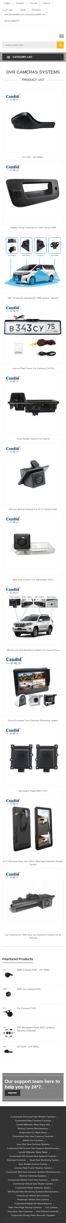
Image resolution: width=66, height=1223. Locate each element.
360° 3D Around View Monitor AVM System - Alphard (33, 298)
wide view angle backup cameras (25, 1207)
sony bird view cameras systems (33, 1144)
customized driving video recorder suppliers (33, 1215)
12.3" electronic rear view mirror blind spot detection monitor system (33, 863)
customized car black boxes (33, 1132)
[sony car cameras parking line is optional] (33, 899)
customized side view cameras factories (33, 1136)
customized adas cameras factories (33, 1120)
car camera (52, 1207)
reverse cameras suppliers (33, 1176)
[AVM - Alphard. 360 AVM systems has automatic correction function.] (33, 262)
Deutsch (47, 3)
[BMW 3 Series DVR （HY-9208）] (8, 974)
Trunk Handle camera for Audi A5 (33, 439)
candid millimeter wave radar (33, 1152)
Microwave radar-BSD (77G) (33, 791)
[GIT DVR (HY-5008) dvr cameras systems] (33, 121)
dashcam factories (16, 1160)
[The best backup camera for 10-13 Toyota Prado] (33, 473)
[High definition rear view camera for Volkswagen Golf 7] (33, 543)
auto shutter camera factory (33, 1164)
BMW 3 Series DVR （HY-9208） (34, 970)
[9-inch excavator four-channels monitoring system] (33, 684)
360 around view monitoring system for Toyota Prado (33, 650)
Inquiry (12, 1093)
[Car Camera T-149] (8, 1012)
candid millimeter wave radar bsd (33, 1124)
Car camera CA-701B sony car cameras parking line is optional (33, 936)
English (7, 3)
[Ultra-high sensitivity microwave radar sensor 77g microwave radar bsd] (33, 755)
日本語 (23, 10)
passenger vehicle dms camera (33, 1199)
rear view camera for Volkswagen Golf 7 (33, 579)
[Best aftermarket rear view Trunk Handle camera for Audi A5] (33, 403)
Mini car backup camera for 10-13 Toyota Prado (33, 509)
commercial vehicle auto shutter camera (33, 1183)
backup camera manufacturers (33, 1128)
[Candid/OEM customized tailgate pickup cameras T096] (33, 191)
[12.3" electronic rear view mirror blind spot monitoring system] (33, 825)
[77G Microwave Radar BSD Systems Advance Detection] (8, 1032)
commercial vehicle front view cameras (28, 1180)
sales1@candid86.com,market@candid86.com (24, 14)
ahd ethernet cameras (47, 1211)
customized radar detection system (33, 1187)
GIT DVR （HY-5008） (33, 157)
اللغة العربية (7, 10)
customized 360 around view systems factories (33, 1156)
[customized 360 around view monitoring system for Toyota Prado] (33, 614)
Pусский (33, 3)
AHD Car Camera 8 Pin (29, 989)
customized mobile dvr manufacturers (33, 1203)
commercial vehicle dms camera (33, 1195)
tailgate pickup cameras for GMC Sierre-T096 (33, 227)
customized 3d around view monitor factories (33, 1116)
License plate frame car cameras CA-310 (33, 368)
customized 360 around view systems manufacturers (33, 1148)
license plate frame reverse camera (33, 1168)
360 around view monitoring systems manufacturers (33, 1191)
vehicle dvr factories (33, 1140)
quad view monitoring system (44, 1160)
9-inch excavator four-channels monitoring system (33, 720)
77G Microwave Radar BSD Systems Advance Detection (36, 1029)
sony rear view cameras (20, 1211)
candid (54, 1180)
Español (20, 3)
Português (36, 10)
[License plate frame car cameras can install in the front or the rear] (33, 332)
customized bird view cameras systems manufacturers (33, 1172)
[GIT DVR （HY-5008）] (8, 1051)
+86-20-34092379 (11, 21)
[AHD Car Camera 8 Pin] (8, 993)
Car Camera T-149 (26, 1008)
